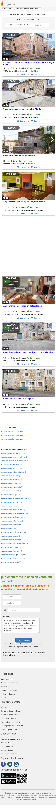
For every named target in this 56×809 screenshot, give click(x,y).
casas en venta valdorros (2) (11, 468)
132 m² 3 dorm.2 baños (23, 208)
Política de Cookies (8, 694)
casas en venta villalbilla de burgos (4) (14, 461)
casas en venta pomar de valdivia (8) (14, 457)
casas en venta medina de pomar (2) (14, 532)
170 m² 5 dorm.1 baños (21, 359)
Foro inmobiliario (7, 746)
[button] (28, 8)
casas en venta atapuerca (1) (11, 551)
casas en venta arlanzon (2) (11, 525)
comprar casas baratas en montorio (14, 431)
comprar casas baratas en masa (12, 435)
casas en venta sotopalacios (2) (12, 521)
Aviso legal (5, 686)
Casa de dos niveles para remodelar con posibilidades (28, 352)
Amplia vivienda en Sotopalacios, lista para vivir (25, 202)
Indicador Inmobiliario (9, 754)
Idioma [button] (3, 698)
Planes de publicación (9, 729)
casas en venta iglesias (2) (10, 536)
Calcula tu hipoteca (8, 750)
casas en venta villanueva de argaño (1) (15, 498)
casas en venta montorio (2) (11, 483)
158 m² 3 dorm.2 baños (23, 312)
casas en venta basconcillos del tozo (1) (15, 543)
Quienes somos (7, 679)
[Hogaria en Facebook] (4, 764)
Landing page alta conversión (12, 726)
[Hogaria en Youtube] (17, 764)
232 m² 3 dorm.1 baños (21, 115)
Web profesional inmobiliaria (11, 722)
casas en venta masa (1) (10, 506)
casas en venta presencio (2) (11, 465)
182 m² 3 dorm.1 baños (21, 69)
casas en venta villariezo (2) (11, 540)
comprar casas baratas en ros (12, 439)
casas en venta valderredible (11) (13, 453)
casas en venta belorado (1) (11, 562)
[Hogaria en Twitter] (10, 765)
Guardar (36, 74)
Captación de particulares (10, 711)
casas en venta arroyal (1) (10, 495)
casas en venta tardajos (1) (11, 547)
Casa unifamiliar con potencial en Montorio (23, 109)
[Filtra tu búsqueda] (18, 25)
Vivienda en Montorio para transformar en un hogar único (28, 63)
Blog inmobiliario (7, 743)
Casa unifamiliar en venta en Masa (19, 155)
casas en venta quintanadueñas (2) (14, 472)
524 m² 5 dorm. (19, 162)
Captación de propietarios (10, 715)
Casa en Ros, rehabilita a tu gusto (19, 399)
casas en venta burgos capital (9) (13, 510)
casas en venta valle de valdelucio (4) (14, 513)
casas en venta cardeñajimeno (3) (13, 517)
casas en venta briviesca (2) (11, 476)
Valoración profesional (9, 718)
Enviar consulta (23, 640)
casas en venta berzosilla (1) (11, 502)
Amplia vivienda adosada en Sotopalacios (22, 306)
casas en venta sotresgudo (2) (12, 487)
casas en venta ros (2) (9, 528)
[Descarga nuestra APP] (14, 778)
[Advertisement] (28, 246)
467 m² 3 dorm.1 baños (21, 405)
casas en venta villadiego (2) (11, 480)
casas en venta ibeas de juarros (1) (13, 558)
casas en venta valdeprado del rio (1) (14, 555)
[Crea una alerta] (28, 25)
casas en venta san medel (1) (11, 491)
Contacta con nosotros (9, 683)
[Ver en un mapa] (9, 25)
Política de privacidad (9, 690)
